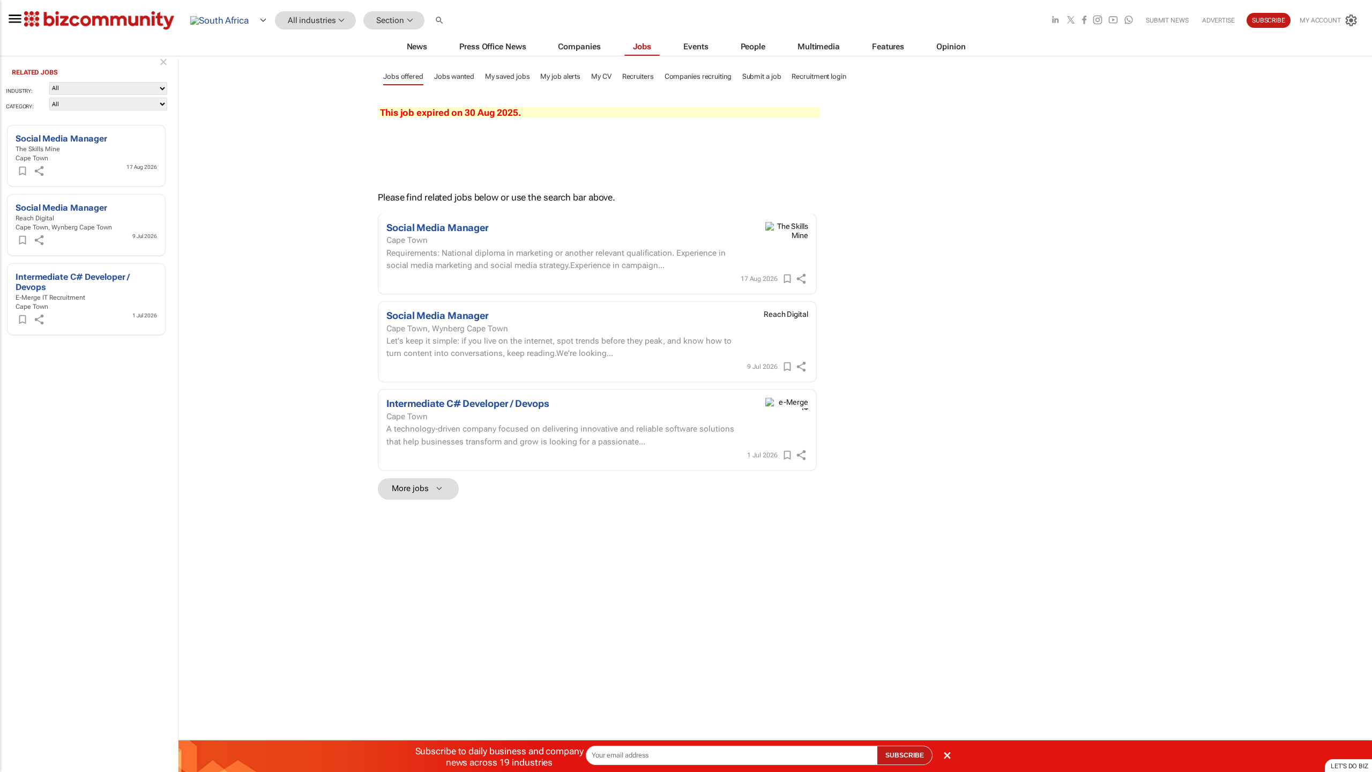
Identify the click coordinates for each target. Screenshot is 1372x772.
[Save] (22, 171)
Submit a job (761, 76)
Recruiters (638, 76)
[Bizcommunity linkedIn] (1055, 20)
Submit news (1167, 20)
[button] (440, 20)
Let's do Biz (1349, 766)
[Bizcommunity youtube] (1113, 20)
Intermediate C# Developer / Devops (467, 403)
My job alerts (560, 76)
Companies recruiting (698, 76)
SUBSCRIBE (904, 755)
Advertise (1218, 20)
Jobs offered (403, 76)
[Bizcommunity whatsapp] (1128, 20)
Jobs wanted (454, 76)
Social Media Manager (61, 138)
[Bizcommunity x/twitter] (1070, 20)
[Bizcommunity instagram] (1097, 20)
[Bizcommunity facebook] (1084, 20)
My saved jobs (507, 76)
